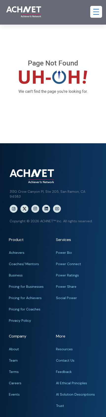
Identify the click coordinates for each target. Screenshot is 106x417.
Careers (15, 383)
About (14, 349)
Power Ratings (67, 275)
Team (13, 360)
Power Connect (68, 264)
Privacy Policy (20, 320)
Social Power (66, 298)
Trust (60, 405)
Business (16, 275)
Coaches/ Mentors (24, 264)
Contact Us (65, 360)
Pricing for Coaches (24, 309)
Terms (14, 371)
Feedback (64, 371)
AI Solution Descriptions (75, 394)
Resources (64, 349)
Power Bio (64, 252)
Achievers (16, 252)
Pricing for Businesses (26, 286)
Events (14, 394)
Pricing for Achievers (25, 298)
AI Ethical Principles (71, 383)
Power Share (66, 286)
